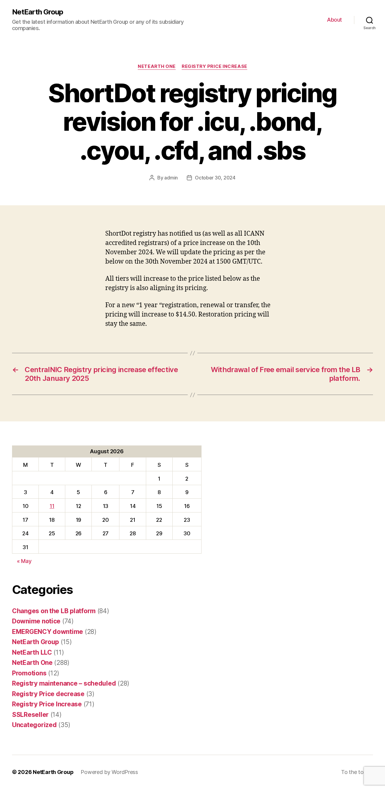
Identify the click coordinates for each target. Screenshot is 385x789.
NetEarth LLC (32, 652)
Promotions (29, 673)
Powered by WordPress (109, 772)
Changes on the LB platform (54, 611)
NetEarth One (157, 66)
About (334, 20)
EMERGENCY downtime (47, 631)
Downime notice (36, 621)
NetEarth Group (37, 12)
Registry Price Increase (214, 66)
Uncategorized (34, 725)
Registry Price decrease (48, 694)
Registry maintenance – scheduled (64, 683)
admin (171, 178)
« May (24, 561)
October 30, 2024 (215, 178)
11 (52, 506)
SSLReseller (30, 714)
